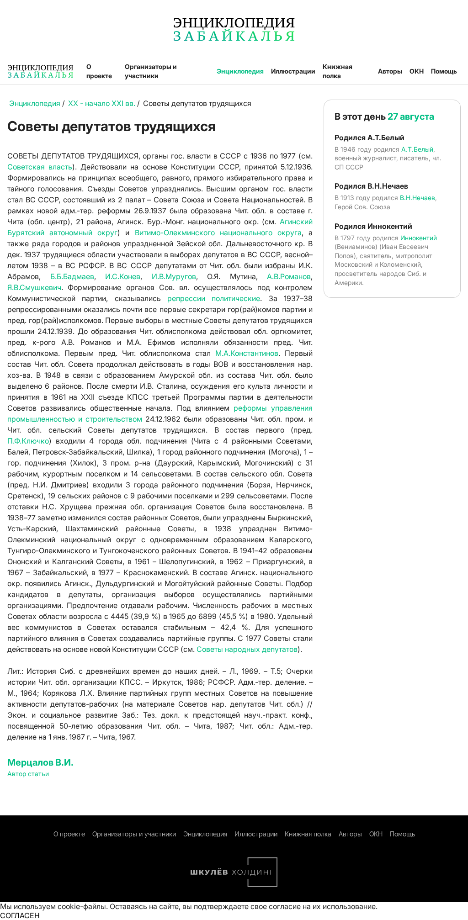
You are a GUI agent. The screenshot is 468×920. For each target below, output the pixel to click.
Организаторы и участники (151, 71)
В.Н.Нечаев (417, 197)
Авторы (390, 71)
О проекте (99, 71)
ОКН (417, 71)
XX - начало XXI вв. (101, 103)
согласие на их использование (322, 906)
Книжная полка (337, 71)
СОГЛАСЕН (20, 915)
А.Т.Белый (417, 149)
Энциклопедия (240, 71)
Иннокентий (418, 238)
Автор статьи (28, 773)
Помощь (444, 71)
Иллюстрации (293, 71)
